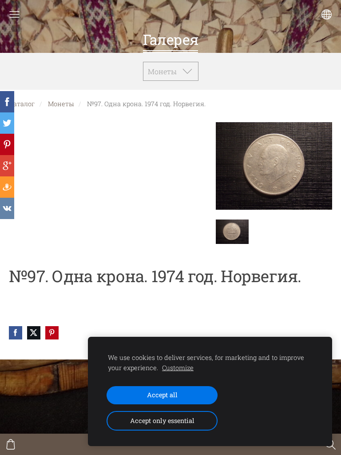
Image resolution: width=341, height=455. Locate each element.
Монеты (61, 104)
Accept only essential (162, 420)
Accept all (162, 395)
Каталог (22, 104)
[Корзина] (10, 444)
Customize (178, 367)
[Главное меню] (14, 14)
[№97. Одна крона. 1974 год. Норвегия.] (232, 232)
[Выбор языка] (326, 14)
